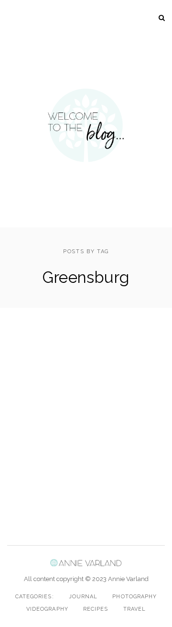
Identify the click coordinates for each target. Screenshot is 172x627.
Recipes (95, 609)
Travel (134, 609)
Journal (83, 596)
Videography (47, 609)
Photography (134, 596)
